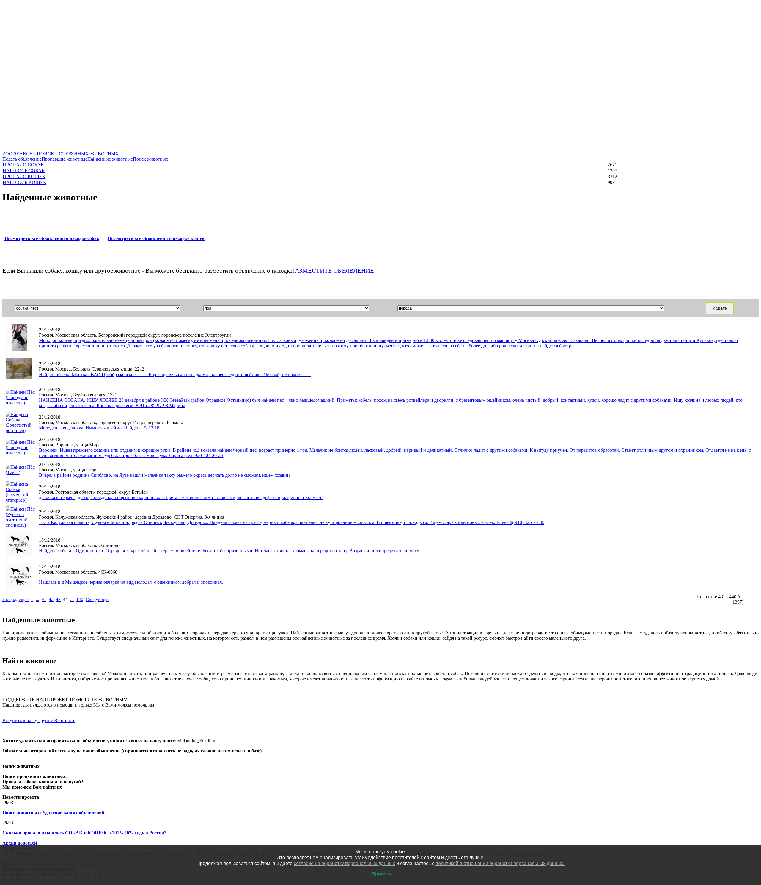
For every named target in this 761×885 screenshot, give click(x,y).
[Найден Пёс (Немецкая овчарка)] (19, 349)
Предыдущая (15, 599)
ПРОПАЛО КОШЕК (24, 176)
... (37, 599)
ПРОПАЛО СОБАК (23, 164)
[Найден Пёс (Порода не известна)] (19, 380)
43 (58, 599)
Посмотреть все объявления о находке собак (51, 238)
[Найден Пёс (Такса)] (20, 472)
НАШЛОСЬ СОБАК (24, 170)
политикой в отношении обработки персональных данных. (500, 863)
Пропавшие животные (64, 158)
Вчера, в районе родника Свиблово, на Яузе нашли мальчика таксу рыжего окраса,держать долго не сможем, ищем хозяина (164, 475)
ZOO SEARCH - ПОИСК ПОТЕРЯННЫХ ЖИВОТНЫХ (60, 153)
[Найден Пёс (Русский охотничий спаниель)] (20, 525)
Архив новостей (19, 842)
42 (51, 599)
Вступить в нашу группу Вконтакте (38, 720)
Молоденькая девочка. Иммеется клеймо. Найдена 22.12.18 (99, 427)
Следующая (97, 599)
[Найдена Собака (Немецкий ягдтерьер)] (20, 500)
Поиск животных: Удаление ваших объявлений (53, 812)
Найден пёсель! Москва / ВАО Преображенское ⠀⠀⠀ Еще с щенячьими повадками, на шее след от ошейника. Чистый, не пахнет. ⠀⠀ (175, 374)
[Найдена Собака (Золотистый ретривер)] (20, 430)
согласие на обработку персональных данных (344, 863)
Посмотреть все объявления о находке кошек (156, 238)
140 (79, 599)
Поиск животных (150, 158)
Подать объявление (22, 158)
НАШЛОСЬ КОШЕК (24, 182)
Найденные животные (110, 158)
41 (44, 599)
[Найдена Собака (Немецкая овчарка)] (19, 588)
